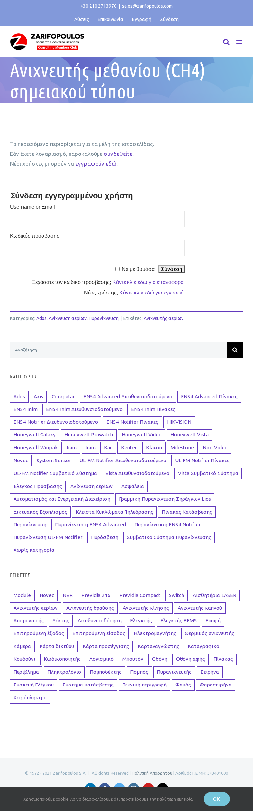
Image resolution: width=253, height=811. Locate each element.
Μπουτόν (132, 659)
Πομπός (139, 672)
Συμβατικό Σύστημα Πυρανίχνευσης (169, 537)
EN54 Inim (26, 409)
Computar (63, 396)
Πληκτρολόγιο (64, 672)
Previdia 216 (96, 595)
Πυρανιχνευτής (174, 672)
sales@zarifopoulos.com (147, 6)
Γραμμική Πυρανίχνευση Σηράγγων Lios (165, 499)
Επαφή (213, 620)
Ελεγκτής (141, 620)
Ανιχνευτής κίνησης (146, 608)
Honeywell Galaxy (35, 434)
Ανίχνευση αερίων (68, 318)
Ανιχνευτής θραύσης (90, 608)
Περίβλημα (26, 672)
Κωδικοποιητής (62, 659)
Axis (38, 396)
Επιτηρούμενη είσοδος (98, 633)
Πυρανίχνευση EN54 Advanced (90, 524)
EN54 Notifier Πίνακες (132, 422)
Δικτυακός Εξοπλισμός (40, 512)
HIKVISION (179, 422)
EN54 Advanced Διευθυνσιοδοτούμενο (127, 396)
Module (22, 595)
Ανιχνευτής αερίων (163, 318)
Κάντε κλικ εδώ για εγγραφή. (152, 292)
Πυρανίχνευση (104, 318)
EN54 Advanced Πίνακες (209, 396)
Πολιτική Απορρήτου (152, 773)
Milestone (182, 447)
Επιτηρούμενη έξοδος (39, 633)
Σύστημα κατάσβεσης (88, 684)
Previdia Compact (139, 595)
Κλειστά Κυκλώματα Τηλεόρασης (114, 512)
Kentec (129, 447)
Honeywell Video (142, 434)
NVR (68, 595)
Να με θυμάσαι (139, 269)
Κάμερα (22, 646)
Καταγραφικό (203, 646)
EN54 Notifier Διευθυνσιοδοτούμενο (56, 422)
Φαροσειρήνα (216, 684)
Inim (72, 447)
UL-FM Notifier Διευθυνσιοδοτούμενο (122, 460)
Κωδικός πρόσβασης (34, 235)
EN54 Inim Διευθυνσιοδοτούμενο (84, 409)
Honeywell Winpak (36, 447)
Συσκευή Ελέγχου (34, 684)
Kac (108, 447)
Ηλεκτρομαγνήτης (155, 633)
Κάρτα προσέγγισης (106, 646)
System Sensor (54, 460)
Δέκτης (60, 620)
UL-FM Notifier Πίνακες (202, 460)
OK (216, 799)
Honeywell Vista (189, 434)
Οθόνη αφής (190, 659)
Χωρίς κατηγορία (34, 550)
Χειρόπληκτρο (30, 697)
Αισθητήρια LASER (214, 595)
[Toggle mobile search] (226, 42)
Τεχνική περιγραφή (144, 684)
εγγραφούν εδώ (95, 163)
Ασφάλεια (132, 486)
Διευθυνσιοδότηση (100, 620)
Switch (176, 595)
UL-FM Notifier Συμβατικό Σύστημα (55, 473)
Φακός (183, 684)
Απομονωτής (29, 620)
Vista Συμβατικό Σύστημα (208, 473)
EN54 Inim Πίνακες (153, 409)
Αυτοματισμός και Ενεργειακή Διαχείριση (62, 499)
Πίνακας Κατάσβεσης (187, 512)
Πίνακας (223, 659)
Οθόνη (159, 659)
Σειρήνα (209, 672)
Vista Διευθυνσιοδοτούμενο (137, 473)
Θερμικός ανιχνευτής (209, 633)
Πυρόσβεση (104, 537)
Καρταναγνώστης (158, 646)
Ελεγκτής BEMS (178, 620)
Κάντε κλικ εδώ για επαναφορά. (148, 282)
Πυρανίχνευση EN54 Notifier (167, 524)
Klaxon (154, 447)
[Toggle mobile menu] (239, 42)
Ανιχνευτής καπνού (200, 608)
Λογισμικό (101, 659)
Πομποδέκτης (106, 672)
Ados (41, 318)
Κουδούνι (24, 659)
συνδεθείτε (118, 154)
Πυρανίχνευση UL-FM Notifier (48, 537)
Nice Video (215, 447)
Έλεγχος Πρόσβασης (38, 486)
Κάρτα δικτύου (57, 646)
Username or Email (32, 207)
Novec (21, 460)
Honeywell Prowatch (88, 434)
